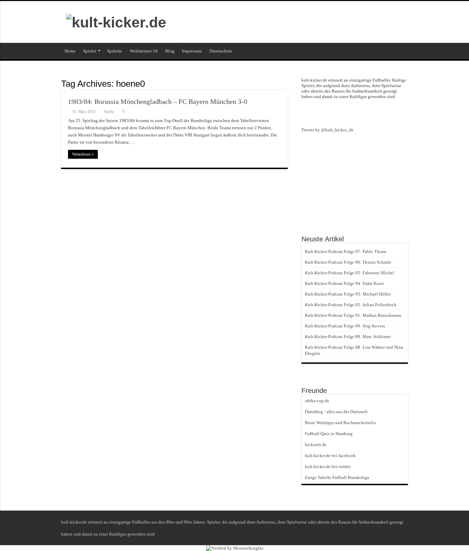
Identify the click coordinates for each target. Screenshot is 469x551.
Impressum (192, 50)
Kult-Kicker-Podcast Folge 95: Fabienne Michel (349, 272)
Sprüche (114, 50)
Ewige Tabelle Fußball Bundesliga (337, 477)
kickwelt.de (316, 444)
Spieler (89, 50)
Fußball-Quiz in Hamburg (329, 433)
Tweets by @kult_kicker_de (327, 129)
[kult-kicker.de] (116, 21)
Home (70, 50)
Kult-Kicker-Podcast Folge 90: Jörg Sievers (345, 325)
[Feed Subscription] (286, 83)
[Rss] (342, 112)
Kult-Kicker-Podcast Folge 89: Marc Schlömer (348, 336)
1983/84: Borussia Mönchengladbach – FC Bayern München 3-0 (157, 101)
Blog (169, 50)
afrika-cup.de (317, 400)
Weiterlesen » (83, 154)
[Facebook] (354, 112)
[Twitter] (367, 112)
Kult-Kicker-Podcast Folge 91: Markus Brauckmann (353, 315)
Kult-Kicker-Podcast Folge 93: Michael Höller (348, 294)
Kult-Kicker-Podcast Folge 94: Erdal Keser (344, 283)
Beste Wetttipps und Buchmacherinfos (340, 422)
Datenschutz (220, 50)
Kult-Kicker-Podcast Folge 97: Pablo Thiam (345, 251)
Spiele (109, 111)
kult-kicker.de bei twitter (328, 466)
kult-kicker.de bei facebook (330, 455)
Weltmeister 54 (144, 50)
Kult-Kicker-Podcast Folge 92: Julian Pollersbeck (351, 304)
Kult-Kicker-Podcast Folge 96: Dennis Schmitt (348, 262)
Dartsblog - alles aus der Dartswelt (336, 411)
